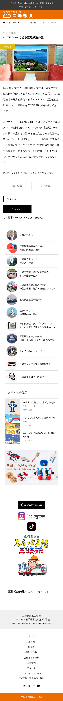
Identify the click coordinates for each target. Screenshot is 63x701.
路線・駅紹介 (31, 652)
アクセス (31, 668)
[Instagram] (24, 685)
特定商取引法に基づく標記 (31, 678)
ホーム (31, 636)
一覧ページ (42, 592)
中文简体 (30, 3)
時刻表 (31, 647)
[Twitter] (29, 685)
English (21, 3)
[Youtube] (38, 685)
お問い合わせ (25, 7)
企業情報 (31, 663)
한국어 (49, 3)
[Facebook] (33, 685)
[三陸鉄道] (18, 14)
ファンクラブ (38, 7)
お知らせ (7, 47)
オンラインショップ (31, 673)
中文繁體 (40, 3)
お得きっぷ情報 (31, 657)
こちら (30, 173)
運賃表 (31, 641)
